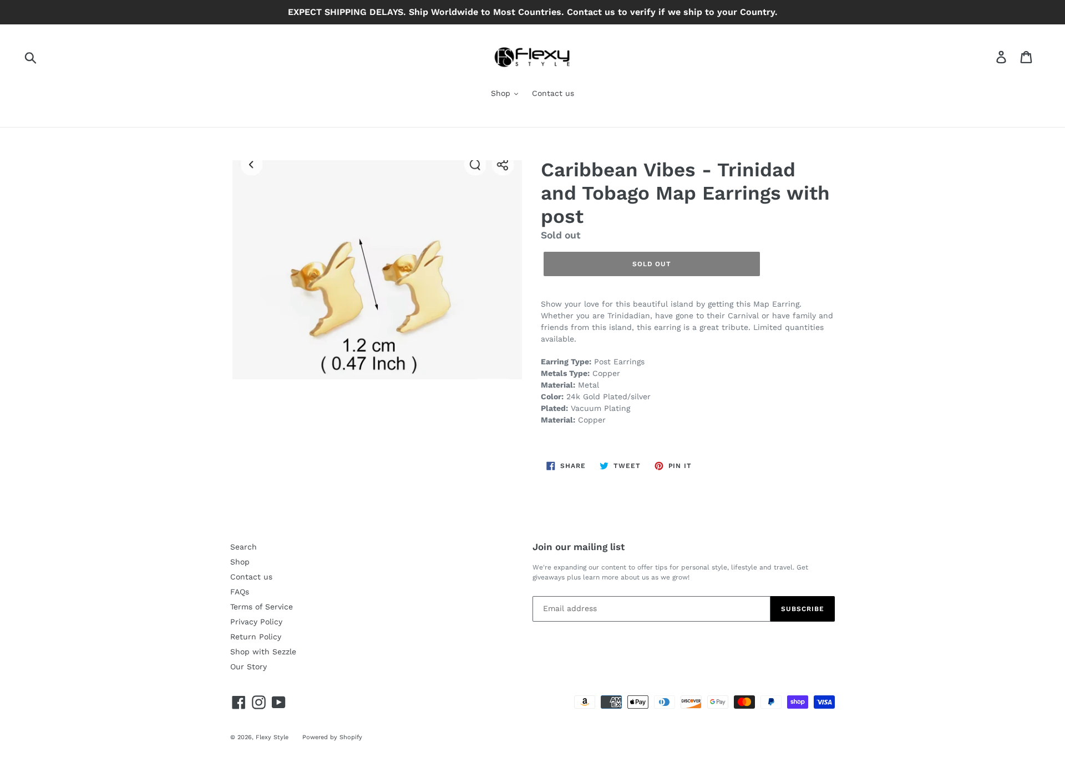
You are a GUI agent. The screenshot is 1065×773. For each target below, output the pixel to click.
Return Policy (255, 636)
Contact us (553, 93)
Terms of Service (261, 606)
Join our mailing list (578, 546)
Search (243, 546)
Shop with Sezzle (263, 651)
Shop (502, 93)
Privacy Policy (256, 621)
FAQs (239, 591)
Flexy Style (272, 737)
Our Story (248, 666)
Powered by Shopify (332, 737)
